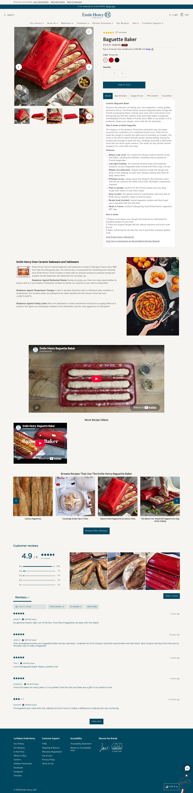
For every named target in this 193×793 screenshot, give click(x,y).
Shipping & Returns (50, 748)
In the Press (19, 752)
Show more (96, 721)
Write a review (171, 596)
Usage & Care (137, 96)
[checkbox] (92, 606)
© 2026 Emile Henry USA (25, 790)
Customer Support (152, 23)
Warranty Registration (52, 752)
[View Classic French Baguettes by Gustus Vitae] (117, 496)
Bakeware (66, 23)
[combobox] (25, 15)
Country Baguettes (33, 518)
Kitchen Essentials (102, 23)
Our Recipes (122, 23)
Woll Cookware (74, 2)
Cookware (82, 23)
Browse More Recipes (96, 531)
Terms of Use (48, 764)
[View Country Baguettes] (33, 496)
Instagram (18, 772)
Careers (17, 760)
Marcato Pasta (58, 2)
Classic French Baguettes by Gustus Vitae (117, 518)
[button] (39, 566)
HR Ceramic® (152, 96)
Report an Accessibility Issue (80, 749)
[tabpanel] (96, 665)
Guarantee (167, 96)
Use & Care (47, 756)
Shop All (52, 23)
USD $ (172, 787)
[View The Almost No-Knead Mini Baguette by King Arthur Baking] (160, 496)
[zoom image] (89, 31)
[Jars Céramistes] (104, 748)
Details (108, 96)
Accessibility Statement (80, 744)
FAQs (44, 744)
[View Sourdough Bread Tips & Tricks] (75, 496)
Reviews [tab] (22, 597)
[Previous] (19, 67)
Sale (134, 23)
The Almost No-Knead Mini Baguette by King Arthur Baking (160, 519)
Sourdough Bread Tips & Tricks (75, 518)
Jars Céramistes (41, 2)
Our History (36, 23)
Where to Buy (20, 756)
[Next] (89, 67)
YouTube (18, 776)
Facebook (18, 768)
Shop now (110, 6)
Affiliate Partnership (23, 764)
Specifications (121, 96)
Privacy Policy (48, 760)
